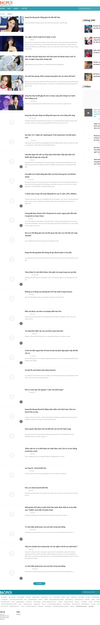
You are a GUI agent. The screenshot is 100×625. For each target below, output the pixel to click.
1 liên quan (31, 39)
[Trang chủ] (6, 3)
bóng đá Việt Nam (68, 601)
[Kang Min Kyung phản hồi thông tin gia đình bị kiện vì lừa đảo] (11, 259)
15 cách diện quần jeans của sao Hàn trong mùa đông (45, 527)
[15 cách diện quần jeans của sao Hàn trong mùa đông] (11, 533)
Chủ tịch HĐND (20, 597)
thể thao (28, 597)
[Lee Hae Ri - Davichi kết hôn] (11, 475)
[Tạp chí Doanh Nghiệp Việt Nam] (26, 530)
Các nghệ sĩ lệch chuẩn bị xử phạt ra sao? (40, 37)
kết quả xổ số (35, 597)
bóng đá (72, 606)
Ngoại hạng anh (20, 601)
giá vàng (88, 597)
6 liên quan (34, 333)
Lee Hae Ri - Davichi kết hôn (35, 468)
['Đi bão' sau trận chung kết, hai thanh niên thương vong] (88, 65)
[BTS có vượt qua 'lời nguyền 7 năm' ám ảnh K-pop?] (11, 396)
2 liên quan (32, 314)
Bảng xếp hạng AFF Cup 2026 (57, 599)
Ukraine (40, 599)
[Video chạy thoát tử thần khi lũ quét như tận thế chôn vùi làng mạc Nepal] (88, 127)
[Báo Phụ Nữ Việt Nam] (28, 275)
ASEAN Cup (74, 597)
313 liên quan (33, 356)
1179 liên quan (33, 101)
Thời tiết (60, 601)
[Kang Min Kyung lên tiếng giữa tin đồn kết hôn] (11, 24)
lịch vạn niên (56, 597)
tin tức (13, 601)
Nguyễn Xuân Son (79, 599)
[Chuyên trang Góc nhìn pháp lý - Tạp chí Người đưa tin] (94, 44)
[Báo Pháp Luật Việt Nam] (26, 471)
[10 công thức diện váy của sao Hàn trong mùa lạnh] (11, 337)
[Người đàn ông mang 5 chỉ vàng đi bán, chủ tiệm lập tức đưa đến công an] (88, 41)
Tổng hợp (19, 614)
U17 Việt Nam (4, 599)
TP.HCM (46, 599)
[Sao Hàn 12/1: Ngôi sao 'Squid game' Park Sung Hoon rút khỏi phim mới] (11, 141)
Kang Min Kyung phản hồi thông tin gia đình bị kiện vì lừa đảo (48, 253)
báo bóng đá (48, 606)
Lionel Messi (29, 601)
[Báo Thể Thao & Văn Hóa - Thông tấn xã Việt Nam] (26, 196)
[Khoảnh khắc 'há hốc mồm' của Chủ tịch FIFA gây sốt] (88, 29)
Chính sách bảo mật (4, 617)
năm (25, 599)
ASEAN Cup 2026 (28, 604)
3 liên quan (31, 160)
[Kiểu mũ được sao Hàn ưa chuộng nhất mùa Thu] (11, 318)
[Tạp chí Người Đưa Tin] (95, 142)
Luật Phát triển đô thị (31, 606)
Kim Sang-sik (12, 597)
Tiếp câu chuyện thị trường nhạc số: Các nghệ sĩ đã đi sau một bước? (51, 547)
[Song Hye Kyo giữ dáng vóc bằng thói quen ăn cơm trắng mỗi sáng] (11, 122)
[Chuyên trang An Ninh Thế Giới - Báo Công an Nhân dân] (26, 549)
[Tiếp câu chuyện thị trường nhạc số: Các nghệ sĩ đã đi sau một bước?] (11, 553)
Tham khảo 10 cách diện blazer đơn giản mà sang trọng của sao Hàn (50, 272)
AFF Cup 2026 (4, 606)
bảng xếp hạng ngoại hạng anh (60, 606)
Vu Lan (22, 606)
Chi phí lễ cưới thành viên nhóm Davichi (40, 370)
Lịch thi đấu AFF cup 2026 (16, 599)
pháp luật (40, 606)
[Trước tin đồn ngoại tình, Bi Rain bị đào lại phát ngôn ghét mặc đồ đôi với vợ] (11, 357)
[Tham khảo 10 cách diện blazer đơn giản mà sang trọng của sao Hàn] (11, 279)
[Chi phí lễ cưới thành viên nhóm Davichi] (11, 377)
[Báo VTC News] (27, 140)
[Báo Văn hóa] (26, 40)
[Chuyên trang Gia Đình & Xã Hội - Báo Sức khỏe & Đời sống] (27, 314)
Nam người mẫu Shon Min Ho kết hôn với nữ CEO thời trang (48, 429)
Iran (50, 597)
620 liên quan (32, 392)
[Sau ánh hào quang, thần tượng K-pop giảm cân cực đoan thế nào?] (11, 83)
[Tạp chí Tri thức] (26, 255)
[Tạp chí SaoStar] (27, 20)
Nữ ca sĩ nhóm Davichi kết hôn (36, 488)
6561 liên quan (35, 275)
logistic (93, 599)
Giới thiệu (2, 614)
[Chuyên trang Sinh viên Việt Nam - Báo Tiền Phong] (26, 160)
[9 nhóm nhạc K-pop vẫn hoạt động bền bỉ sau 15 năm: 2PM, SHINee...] (11, 200)
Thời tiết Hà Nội (75, 604)
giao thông (81, 597)
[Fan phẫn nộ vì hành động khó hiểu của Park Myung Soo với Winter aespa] (11, 181)
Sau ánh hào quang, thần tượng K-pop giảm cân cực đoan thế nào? (50, 76)
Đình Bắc (87, 599)
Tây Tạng (93, 604)
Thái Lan (77, 601)
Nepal (68, 597)
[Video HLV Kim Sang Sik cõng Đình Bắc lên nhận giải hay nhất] (88, 162)
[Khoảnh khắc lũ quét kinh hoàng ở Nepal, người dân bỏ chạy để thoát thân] (88, 139)
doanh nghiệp (66, 604)
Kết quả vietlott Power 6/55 (49, 601)
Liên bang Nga (37, 601)
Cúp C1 (20, 604)
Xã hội (63, 597)
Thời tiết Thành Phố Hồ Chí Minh (9, 604)
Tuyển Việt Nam (69, 599)
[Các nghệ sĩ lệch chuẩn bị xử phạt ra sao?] (11, 43)
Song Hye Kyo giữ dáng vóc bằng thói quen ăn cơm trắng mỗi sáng (50, 115)
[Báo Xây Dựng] (27, 79)
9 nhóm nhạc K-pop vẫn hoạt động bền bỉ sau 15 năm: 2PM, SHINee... (51, 194)
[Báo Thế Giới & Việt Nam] (26, 118)
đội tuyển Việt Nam (14, 606)
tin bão (90, 601)
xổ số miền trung (5, 601)
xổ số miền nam (85, 604)
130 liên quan (32, 529)
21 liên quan (33, 140)
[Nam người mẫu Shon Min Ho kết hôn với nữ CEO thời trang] (11, 435)
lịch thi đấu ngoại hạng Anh (54, 604)
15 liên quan (30, 179)
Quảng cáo (2, 619)
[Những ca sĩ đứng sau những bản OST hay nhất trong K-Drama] (11, 298)
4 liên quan (30, 218)
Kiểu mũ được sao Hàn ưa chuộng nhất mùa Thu (43, 311)
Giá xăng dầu (36, 604)
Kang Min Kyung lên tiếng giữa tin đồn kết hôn (42, 17)
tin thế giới (84, 601)
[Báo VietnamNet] (95, 119)
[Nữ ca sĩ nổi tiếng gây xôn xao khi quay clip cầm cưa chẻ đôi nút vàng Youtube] (11, 239)
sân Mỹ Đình (4, 597)
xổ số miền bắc (95, 597)
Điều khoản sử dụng (4, 616)
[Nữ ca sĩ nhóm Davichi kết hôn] (11, 494)
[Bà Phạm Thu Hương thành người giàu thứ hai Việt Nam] (88, 77)
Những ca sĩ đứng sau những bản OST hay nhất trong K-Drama (48, 292)
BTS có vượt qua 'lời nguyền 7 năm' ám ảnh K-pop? (44, 390)
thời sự (44, 604)
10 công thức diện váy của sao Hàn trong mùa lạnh (44, 331)
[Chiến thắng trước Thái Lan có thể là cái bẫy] (88, 53)
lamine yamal (44, 597)
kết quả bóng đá (33, 599)
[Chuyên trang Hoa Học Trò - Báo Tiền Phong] (26, 179)
